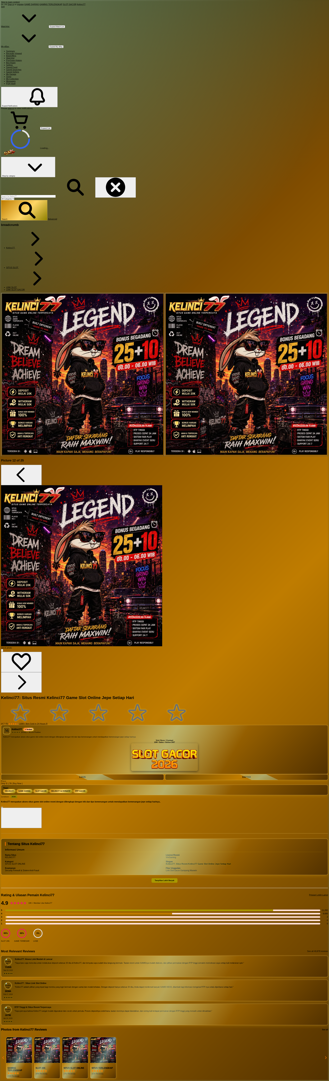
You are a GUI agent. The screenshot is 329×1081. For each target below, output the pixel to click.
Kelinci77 (81, 4)
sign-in (11, 108)
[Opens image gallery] (2, 650)
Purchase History (14, 60)
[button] (24, 210)
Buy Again (11, 63)
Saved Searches (13, 70)
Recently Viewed (14, 53)
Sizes (8, 77)
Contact (169, 740)
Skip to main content (10, 2)
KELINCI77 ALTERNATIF (60, 791)
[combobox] (28, 196)
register (20, 4)
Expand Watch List (57, 27)
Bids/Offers (11, 56)
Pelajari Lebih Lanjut (318, 895)
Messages (11, 81)
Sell (3, 7)
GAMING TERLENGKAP (50, 4)
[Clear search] (115, 187)
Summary (10, 51)
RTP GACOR (80, 791)
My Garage (11, 74)
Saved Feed (11, 67)
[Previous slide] (3, 1058)
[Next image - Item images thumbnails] (21, 682)
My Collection (12, 79)
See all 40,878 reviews (317, 951)
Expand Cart (45, 128)
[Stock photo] (82, 374)
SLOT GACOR (69, 4)
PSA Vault (10, 83)
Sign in (11, 4)
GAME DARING (31, 4)
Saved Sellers (12, 72)
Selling (9, 65)
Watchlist (10, 58)
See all (325, 1029)
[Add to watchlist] (21, 662)
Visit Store (160, 740)
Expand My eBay (56, 47)
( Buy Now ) (17, 783)
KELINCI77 (9, 791)
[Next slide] (325, 1058)
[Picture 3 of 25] (246, 374)
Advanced (52, 219)
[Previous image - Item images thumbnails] (21, 475)
